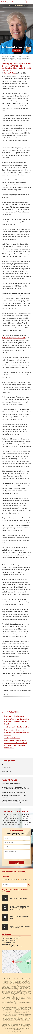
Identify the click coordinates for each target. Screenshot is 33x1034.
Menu (30, 2)
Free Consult (16, 50)
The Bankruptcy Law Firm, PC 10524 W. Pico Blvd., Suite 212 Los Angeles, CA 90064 (16, 961)
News (13, 56)
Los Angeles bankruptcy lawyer (20, 1000)
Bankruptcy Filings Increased (14, 716)
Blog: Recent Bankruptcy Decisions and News (16, 890)
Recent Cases (6, 768)
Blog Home (14, 879)
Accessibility (12, 1032)
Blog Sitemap (21, 1032)
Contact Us (26, 879)
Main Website (6, 879)
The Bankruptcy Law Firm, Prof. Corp (9, 2)
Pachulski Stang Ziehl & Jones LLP (13, 338)
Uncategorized (6, 771)
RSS (21, 879)
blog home (5, 56)
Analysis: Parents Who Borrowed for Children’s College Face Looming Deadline (16, 721)
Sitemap (5, 876)
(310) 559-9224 (26, 2)
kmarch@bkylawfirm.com (14, 946)
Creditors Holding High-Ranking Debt (16, 727)
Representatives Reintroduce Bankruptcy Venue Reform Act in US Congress (16, 732)
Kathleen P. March (10, 73)
